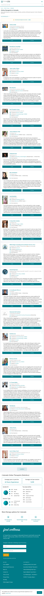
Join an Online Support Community (35, 520)
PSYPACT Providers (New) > (29, 577)
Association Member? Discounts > (30, 567)
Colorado (17, 27)
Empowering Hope (14, 269)
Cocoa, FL (18, 247)
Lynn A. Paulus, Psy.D (14, 451)
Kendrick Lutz (13, 333)
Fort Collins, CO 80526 (20, 273)
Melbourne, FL (19, 249)
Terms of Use (6, 574)
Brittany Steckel (13, 358)
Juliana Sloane (13, 428)
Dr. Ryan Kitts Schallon (15, 221)
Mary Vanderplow (13, 172)
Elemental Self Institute (15, 312)
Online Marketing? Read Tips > (29, 569)
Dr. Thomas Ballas (13, 382)
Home (2, 8)
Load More (22, 469)
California (17, 90)
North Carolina (22, 315)
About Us (5, 569)
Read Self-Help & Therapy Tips (22, 520)
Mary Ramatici (13, 87)
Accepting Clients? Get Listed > (30, 564)
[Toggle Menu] (42, 1)
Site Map (5, 579)
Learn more (8, 593)
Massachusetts (22, 409)
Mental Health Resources (8, 567)
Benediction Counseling (15, 46)
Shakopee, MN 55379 (20, 199)
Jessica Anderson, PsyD (15, 131)
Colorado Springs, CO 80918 (21, 114)
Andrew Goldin (13, 24)
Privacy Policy (6, 577)
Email (12, 40)
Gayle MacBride (13, 196)
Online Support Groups (8, 582)
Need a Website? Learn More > (29, 572)
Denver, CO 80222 (19, 112)
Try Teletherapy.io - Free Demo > (30, 574)
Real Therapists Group (14, 109)
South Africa (17, 156)
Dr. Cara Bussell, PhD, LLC (15, 290)
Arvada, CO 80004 (19, 49)
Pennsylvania (27, 315)
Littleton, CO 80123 (20, 454)
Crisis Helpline (6, 564)
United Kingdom (23, 156)
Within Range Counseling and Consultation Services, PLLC (22, 244)
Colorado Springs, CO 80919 (21, 336)
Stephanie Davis (13, 153)
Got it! (39, 592)
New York (17, 134)
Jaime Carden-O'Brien (14, 68)
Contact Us (5, 572)
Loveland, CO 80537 (20, 71)
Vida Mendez (12, 406)
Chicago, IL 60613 (19, 224)
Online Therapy (6, 8)
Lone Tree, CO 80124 (20, 361)
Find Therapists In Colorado (8, 520)
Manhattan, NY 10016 (20, 385)
